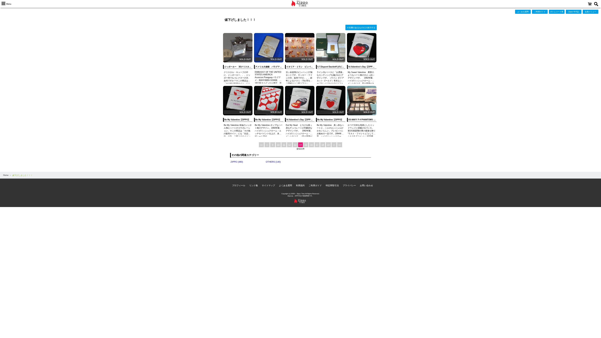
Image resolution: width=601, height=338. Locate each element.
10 (278, 144)
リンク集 (253, 185)
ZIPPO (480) (237, 162)
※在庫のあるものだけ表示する (361, 27)
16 (311, 144)
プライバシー (349, 185)
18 (322, 144)
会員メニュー (590, 12)
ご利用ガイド (539, 12)
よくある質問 (523, 12)
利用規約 (300, 185)
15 (306, 144)
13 (295, 144)
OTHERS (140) (273, 162)
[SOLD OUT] (237, 62)
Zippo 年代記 (573, 12)
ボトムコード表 (556, 12)
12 (289, 144)
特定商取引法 (332, 185)
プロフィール (238, 185)
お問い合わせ (366, 185)
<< (261, 144)
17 (317, 144)
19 (328, 144)
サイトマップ (268, 185)
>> (339, 144)
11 (284, 144)
